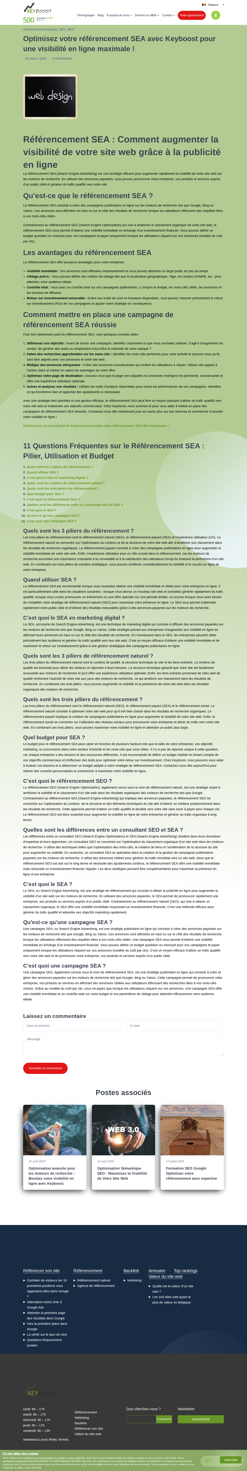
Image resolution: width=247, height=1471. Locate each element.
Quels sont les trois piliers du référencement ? (63, 488)
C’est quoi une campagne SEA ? (51, 521)
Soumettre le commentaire (45, 1068)
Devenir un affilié (146, 15)
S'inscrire (201, 1419)
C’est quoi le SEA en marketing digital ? (57, 478)
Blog (101, 15)
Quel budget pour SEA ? (45, 494)
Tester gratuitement (192, 15)
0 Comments (62, 58)
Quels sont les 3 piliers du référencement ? (60, 467)
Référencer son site (41, 1270)
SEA (62, 29)
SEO (70, 29)
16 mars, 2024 (36, 58)
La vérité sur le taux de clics (47, 1334)
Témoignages (86, 15)
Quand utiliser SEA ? (43, 472)
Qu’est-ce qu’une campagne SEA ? (53, 515)
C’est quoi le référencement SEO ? (53, 499)
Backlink (131, 1270)
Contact (167, 15)
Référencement (87, 1270)
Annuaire (157, 1270)
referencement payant (40, 29)
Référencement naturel (93, 1280)
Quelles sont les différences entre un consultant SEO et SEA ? (75, 505)
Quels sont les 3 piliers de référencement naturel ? (66, 483)
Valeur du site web (166, 1276)
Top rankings (186, 1270)
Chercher (164, 1419)
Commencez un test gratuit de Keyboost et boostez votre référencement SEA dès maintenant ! (96, 426)
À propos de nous (118, 15)
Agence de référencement (96, 1286)
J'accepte (231, 1460)
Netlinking (134, 1280)
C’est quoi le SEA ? (41, 510)
